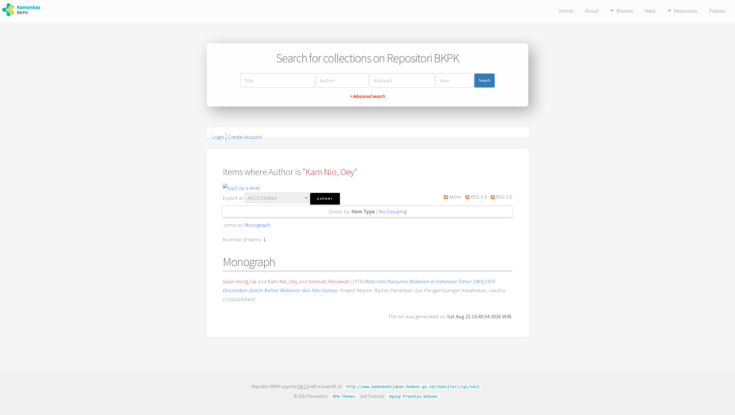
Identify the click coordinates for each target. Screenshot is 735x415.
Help (650, 10)
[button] (325, 199)
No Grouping (393, 211)
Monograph (257, 225)
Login (218, 136)
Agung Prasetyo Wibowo (413, 396)
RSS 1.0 (478, 196)
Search (484, 80)
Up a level (248, 188)
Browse (624, 10)
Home (566, 10)
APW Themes (343, 396)
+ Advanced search (367, 96)
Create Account (245, 136)
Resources (685, 10)
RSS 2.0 (503, 196)
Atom (454, 196)
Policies (717, 10)
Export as (233, 198)
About (591, 10)
